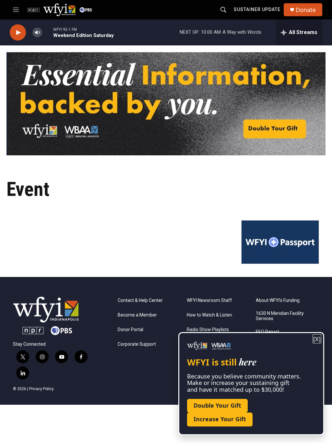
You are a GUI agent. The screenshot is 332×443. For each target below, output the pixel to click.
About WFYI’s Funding (278, 300)
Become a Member (137, 315)
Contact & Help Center (140, 300)
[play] (18, 32)
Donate (306, 9)
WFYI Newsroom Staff (209, 300)
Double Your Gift (217, 405)
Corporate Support (137, 344)
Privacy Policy (41, 389)
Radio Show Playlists (208, 329)
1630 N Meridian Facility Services (280, 316)
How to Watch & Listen (209, 315)
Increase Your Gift (220, 419)
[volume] (37, 32)
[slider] (48, 32)
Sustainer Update (257, 9)
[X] (317, 339)
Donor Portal (130, 329)
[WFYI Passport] (280, 242)
